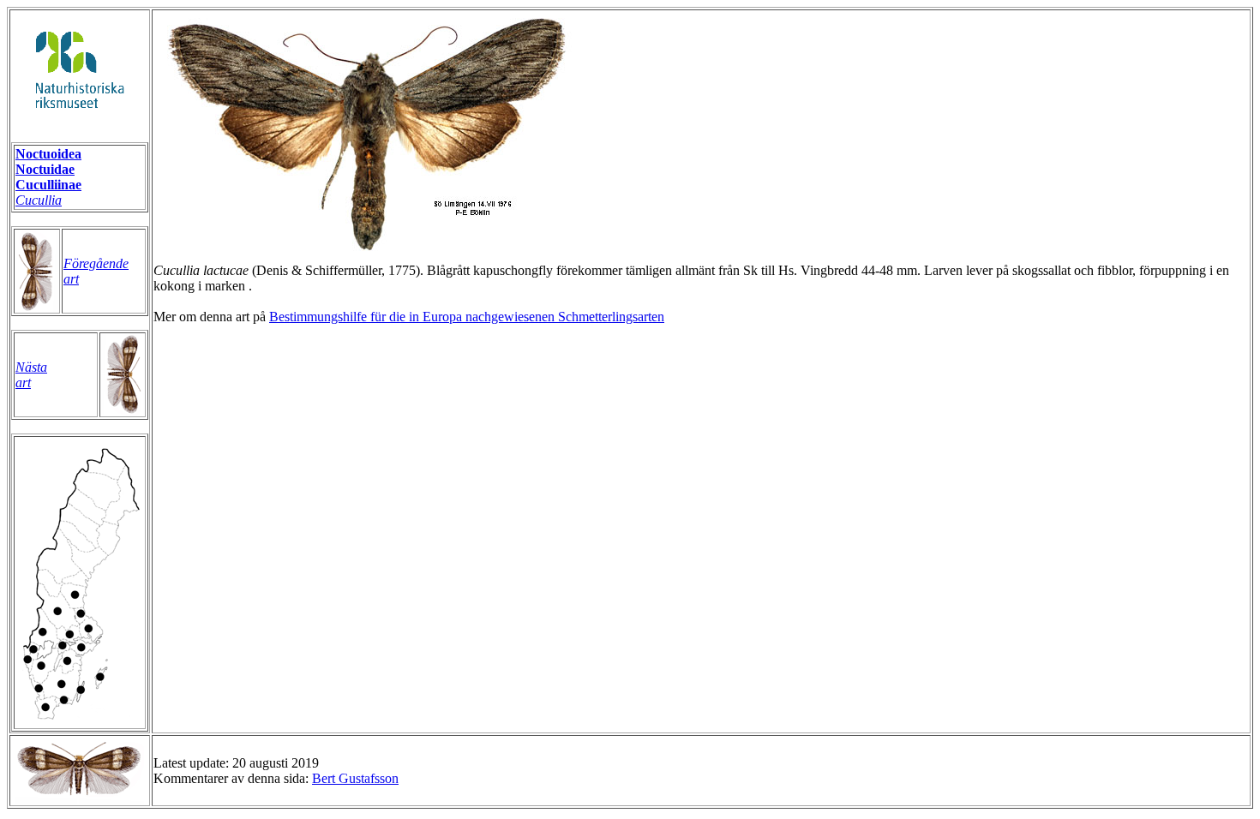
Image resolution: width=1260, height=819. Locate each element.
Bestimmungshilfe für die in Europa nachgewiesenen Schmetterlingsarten (466, 316)
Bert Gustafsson (355, 778)
